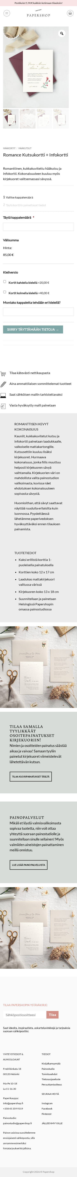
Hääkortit (9, 148)
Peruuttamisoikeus (52, 1084)
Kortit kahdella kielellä (29, 282)
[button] (6, 13)
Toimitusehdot (49, 1074)
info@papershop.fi (13, 1103)
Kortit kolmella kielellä (29, 293)
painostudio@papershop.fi (17, 1123)
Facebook (47, 1108)
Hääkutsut (24, 148)
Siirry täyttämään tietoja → (33, 329)
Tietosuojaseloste (51, 1079)
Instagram (47, 1103)
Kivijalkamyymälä (51, 1063)
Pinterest (46, 1113)
